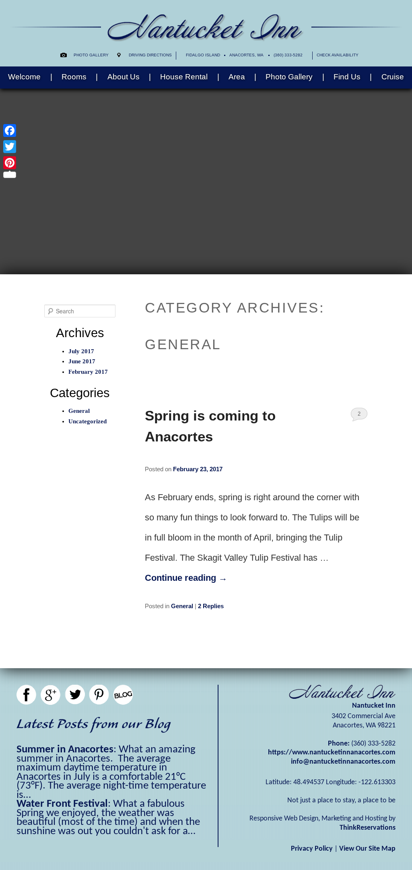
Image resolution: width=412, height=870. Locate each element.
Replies (211, 606)
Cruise (392, 76)
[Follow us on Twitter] (75, 695)
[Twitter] (10, 147)
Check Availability (337, 55)
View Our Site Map (367, 849)
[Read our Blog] (123, 695)
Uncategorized (87, 421)
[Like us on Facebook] (26, 695)
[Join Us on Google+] (51, 695)
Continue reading (186, 578)
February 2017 (88, 372)
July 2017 (81, 351)
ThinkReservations (368, 828)
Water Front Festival (62, 804)
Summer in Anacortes (64, 749)
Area (237, 76)
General (182, 606)
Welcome (24, 76)
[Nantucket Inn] (206, 39)
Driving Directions (150, 55)
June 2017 (81, 361)
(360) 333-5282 (288, 55)
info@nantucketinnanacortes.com (343, 762)
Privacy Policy (312, 849)
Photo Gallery (91, 55)
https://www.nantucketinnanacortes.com (332, 752)
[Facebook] (10, 130)
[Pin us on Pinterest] (99, 695)
